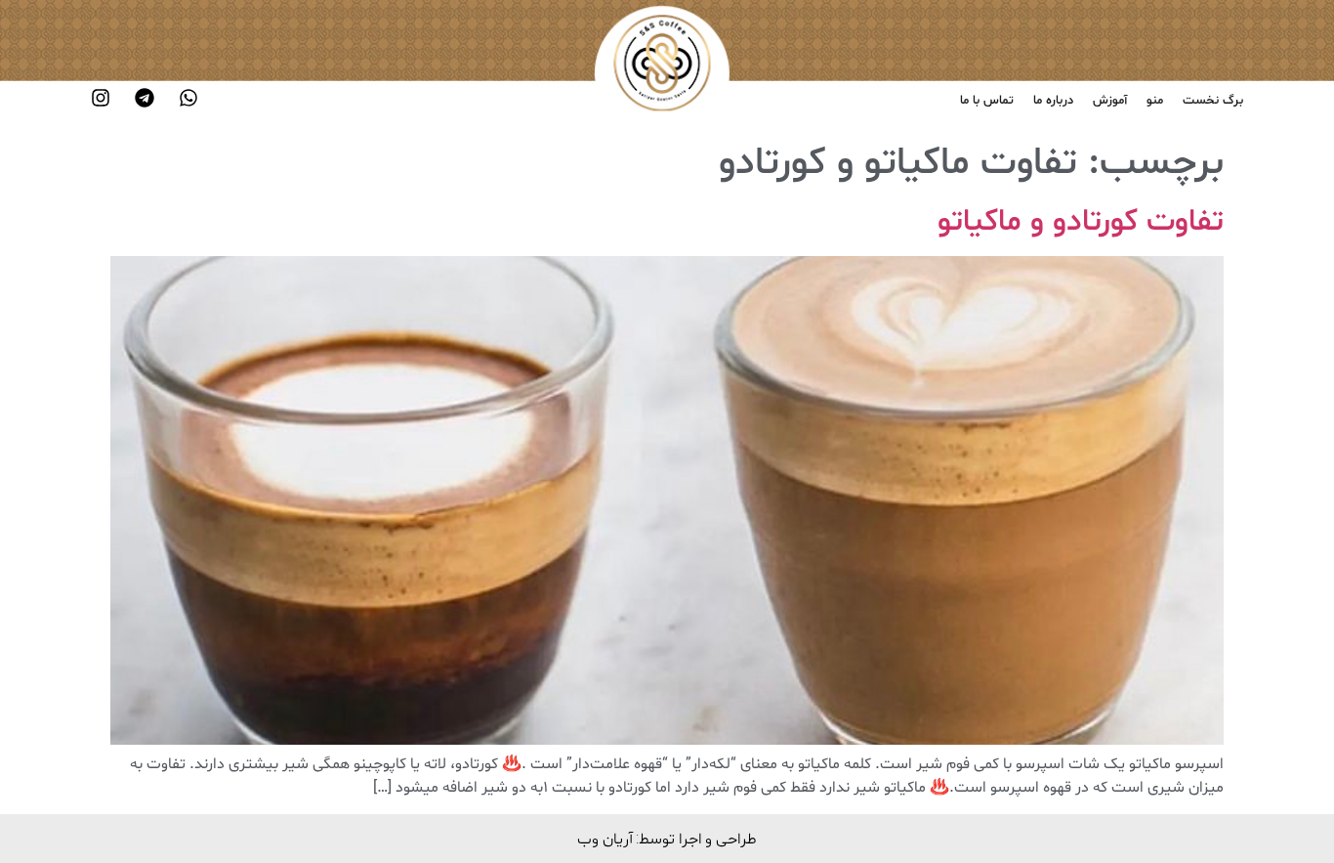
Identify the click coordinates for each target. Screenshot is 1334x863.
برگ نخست (1213, 100)
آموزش (1110, 100)
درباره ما (1053, 100)
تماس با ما (987, 100)
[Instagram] (100, 97)
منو (1154, 100)
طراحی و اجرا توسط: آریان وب (667, 838)
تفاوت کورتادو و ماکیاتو (1081, 221)
